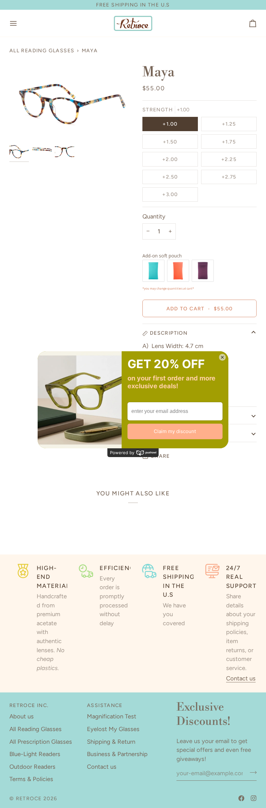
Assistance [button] (105, 705)
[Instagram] (254, 798)
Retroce (29, 798)
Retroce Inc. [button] (29, 705)
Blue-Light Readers (34, 754)
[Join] (251, 772)
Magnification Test (111, 716)
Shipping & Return (111, 741)
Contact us (241, 678)
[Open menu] (19, 23)
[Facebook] (241, 798)
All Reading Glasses (42, 50)
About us (21, 716)
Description (168, 333)
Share (160, 456)
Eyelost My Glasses (113, 729)
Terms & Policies (31, 779)
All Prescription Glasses (40, 741)
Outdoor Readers (32, 766)
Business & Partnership (117, 754)
